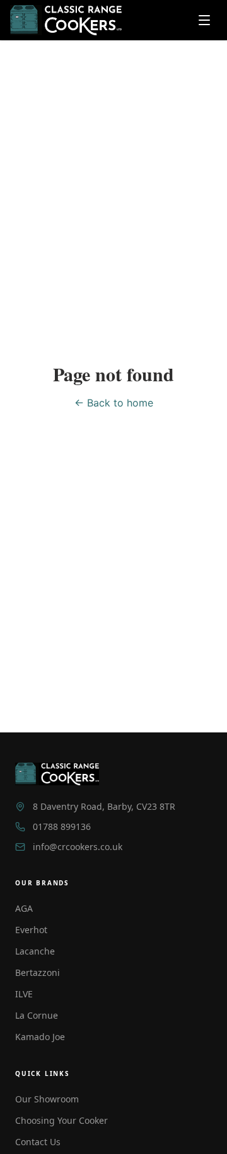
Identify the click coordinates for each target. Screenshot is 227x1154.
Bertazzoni (37, 972)
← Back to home (113, 402)
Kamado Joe (40, 1037)
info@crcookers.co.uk (77, 847)
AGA (24, 908)
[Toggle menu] (204, 20)
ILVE (24, 994)
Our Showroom (47, 1099)
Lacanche (35, 951)
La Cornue (36, 1015)
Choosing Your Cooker (61, 1120)
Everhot (31, 930)
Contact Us (38, 1142)
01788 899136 (62, 826)
